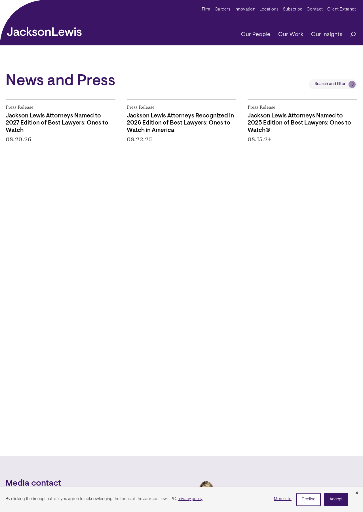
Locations (269, 9)
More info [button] (283, 499)
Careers (223, 9)
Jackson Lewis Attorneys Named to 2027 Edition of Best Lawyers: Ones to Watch (57, 123)
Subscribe (293, 9)
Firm (206, 9)
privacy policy (190, 499)
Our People (255, 34)
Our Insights (326, 34)
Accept (336, 499)
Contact (315, 9)
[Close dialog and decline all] (357, 493)
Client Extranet (341, 9)
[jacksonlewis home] (44, 30)
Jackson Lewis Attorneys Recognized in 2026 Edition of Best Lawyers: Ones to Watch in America (180, 123)
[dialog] (181, 499)
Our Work (290, 34)
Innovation (245, 9)
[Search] (350, 35)
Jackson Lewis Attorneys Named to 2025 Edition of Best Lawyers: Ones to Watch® (299, 123)
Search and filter (330, 84)
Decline (308, 499)
